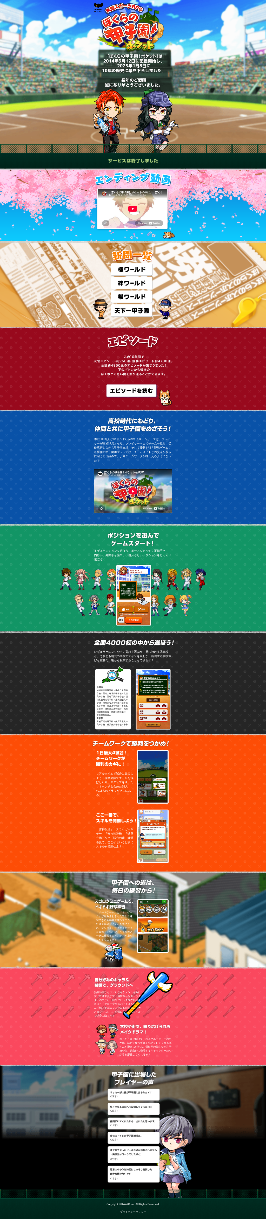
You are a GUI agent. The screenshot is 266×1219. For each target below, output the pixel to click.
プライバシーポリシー (133, 1211)
